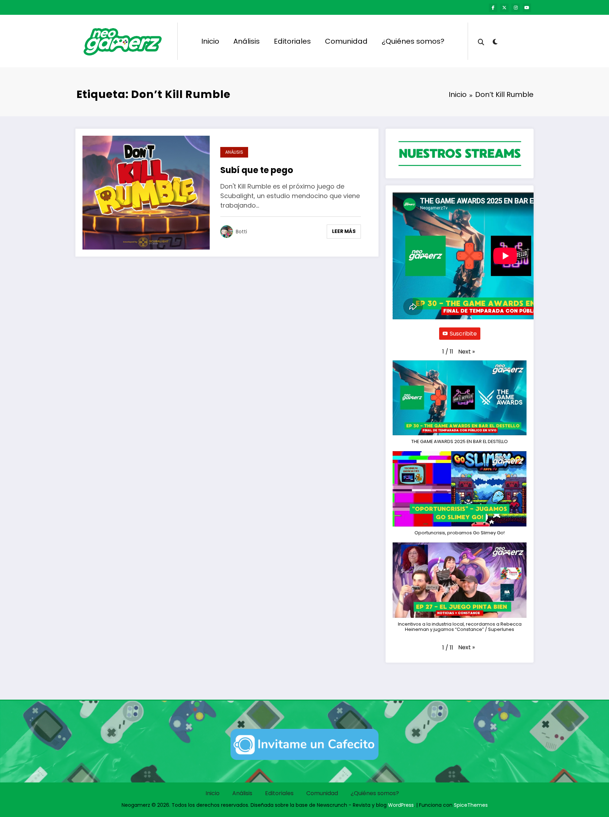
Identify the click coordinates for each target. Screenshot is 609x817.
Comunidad (346, 41)
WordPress (401, 805)
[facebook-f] (493, 8)
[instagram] (515, 8)
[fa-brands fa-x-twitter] (504, 8)
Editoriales (292, 41)
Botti (241, 231)
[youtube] (527, 8)
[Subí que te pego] (146, 192)
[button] (466, 351)
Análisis (246, 41)
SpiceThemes (471, 805)
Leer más (344, 231)
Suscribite (463, 334)
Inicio (210, 41)
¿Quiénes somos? (413, 41)
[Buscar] (481, 41)
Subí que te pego (256, 170)
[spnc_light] (494, 41)
